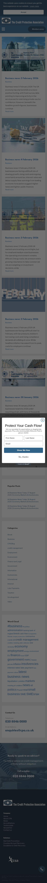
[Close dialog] (42, 420)
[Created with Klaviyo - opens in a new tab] (23, 464)
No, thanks (23, 457)
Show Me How (23, 450)
